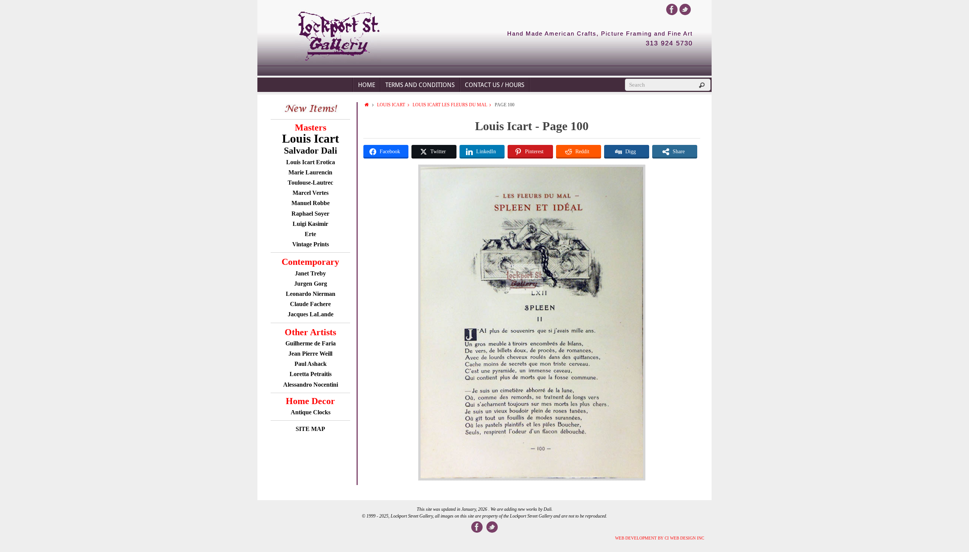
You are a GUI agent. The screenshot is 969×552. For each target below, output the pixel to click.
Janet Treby (310, 273)
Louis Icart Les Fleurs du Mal (450, 104)
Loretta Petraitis (311, 374)
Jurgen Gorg (310, 283)
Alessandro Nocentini (310, 384)
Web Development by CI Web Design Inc (659, 538)
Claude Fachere (310, 304)
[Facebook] (672, 9)
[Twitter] (685, 9)
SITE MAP (310, 429)
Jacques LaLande (310, 314)
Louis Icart (391, 104)
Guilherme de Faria (310, 343)
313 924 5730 (669, 43)
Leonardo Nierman (310, 294)
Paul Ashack (310, 364)
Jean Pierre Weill (310, 353)
